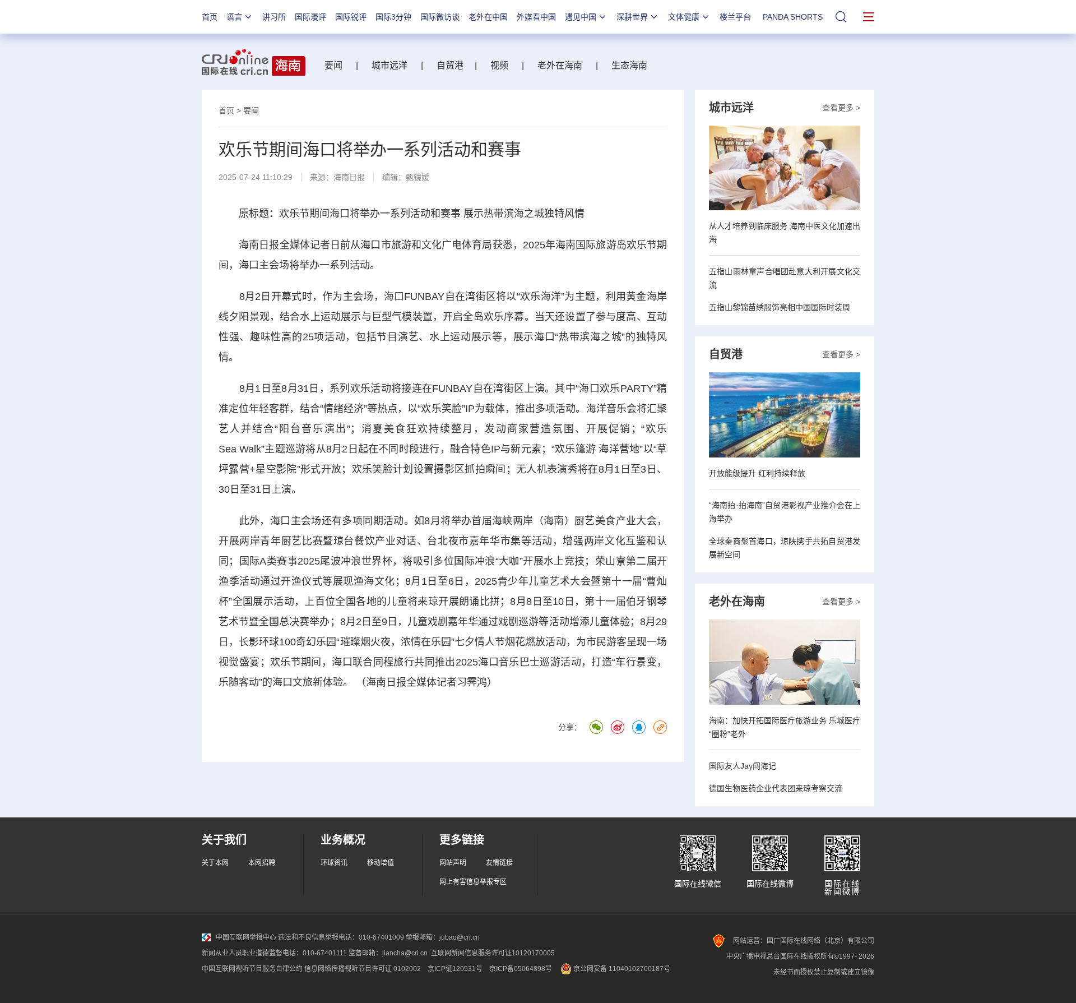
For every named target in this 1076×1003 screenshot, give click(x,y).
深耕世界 (632, 16)
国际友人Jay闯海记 (742, 765)
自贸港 (450, 65)
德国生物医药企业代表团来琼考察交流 (775, 788)
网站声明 (452, 863)
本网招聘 (261, 863)
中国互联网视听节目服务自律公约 (252, 969)
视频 (499, 65)
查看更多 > (841, 107)
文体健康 (683, 16)
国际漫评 (310, 16)
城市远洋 (389, 65)
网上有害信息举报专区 (473, 882)
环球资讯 (334, 863)
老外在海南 (559, 65)
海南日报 (349, 177)
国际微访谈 (440, 16)
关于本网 (215, 863)
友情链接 (499, 863)
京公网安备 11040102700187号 (621, 969)
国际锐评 (351, 16)
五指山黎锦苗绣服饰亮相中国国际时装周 (779, 307)
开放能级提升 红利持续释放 (757, 473)
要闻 (333, 65)
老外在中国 (488, 16)
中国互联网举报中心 (246, 937)
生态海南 (629, 65)
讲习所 (274, 16)
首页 (209, 16)
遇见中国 (580, 16)
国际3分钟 (393, 16)
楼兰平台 (735, 16)
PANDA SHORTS (793, 16)
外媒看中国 (536, 16)
